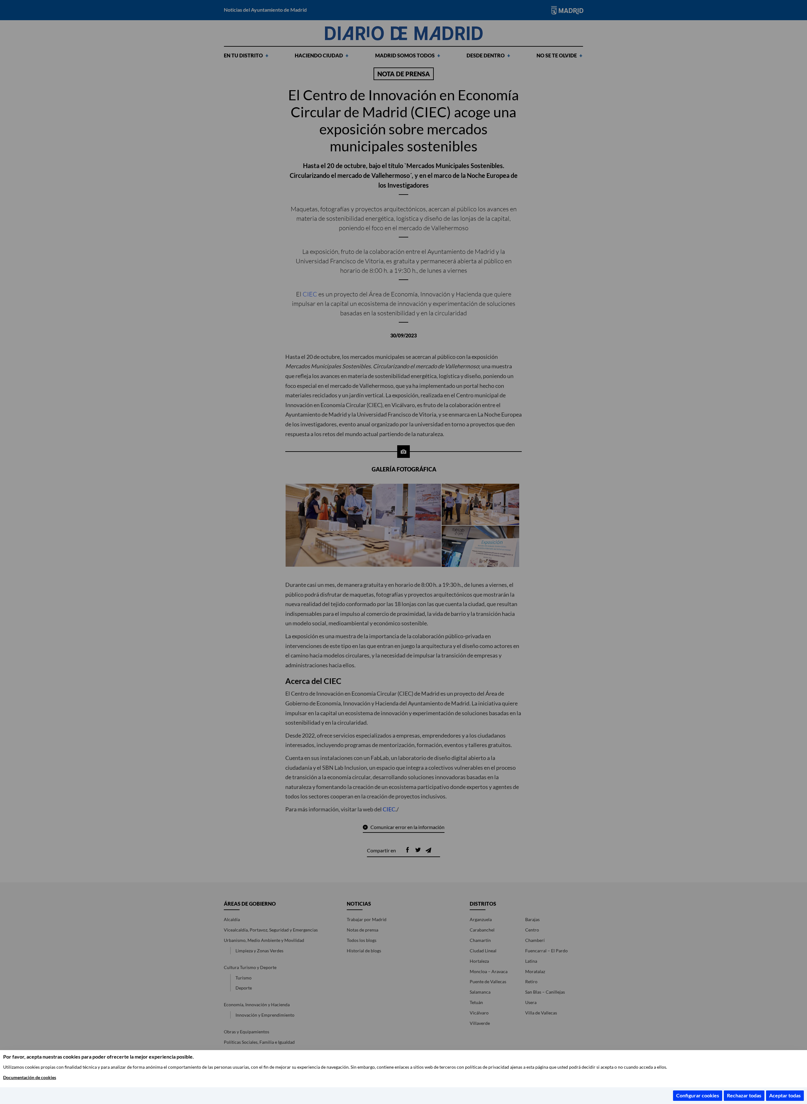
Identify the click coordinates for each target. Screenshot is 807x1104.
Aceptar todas (785, 1095)
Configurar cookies (697, 1095)
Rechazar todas (744, 1095)
